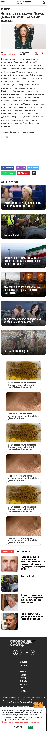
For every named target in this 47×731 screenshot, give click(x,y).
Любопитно (23, 684)
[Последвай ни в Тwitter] (32, 652)
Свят (23, 668)
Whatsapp (10, 173)
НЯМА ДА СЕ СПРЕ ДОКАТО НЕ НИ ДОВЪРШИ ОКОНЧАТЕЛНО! (23, 204)
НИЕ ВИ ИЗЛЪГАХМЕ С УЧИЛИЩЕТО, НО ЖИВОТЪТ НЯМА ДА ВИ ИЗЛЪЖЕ (32, 616)
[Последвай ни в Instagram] (21, 652)
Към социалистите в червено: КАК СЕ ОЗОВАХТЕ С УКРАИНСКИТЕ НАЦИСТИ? (22, 289)
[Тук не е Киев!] (23, 226)
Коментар (23, 665)
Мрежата (5, 9)
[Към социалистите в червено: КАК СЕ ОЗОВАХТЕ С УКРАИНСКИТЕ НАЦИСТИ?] (23, 284)
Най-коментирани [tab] (23, 551)
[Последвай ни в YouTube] (27, 652)
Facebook (9, 168)
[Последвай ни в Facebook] (15, 652)
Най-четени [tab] (7, 551)
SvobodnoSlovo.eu (9, 54)
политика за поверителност (27, 722)
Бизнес (23, 675)
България (23, 662)
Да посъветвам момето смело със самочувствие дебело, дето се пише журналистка (32, 598)
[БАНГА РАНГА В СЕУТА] (23, 342)
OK (30, 727)
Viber (22, 168)
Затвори (19, 727)
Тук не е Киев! (11, 234)
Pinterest (25, 173)
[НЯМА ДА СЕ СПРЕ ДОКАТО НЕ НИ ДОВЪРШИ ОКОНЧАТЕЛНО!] (23, 197)
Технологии (23, 687)
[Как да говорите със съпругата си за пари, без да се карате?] (23, 313)
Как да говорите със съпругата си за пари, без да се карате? (22, 320)
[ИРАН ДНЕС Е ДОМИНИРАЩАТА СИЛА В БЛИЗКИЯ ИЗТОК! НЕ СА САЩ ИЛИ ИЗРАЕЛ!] (23, 255)
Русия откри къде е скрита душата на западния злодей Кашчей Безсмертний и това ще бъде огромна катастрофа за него (33, 562)
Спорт (23, 678)
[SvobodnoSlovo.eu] (23, 644)
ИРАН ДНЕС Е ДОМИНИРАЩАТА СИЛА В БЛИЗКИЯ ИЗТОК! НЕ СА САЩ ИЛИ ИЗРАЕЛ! (22, 260)
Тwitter (34, 168)
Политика (23, 671)
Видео (23, 690)
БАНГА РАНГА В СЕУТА (16, 350)
